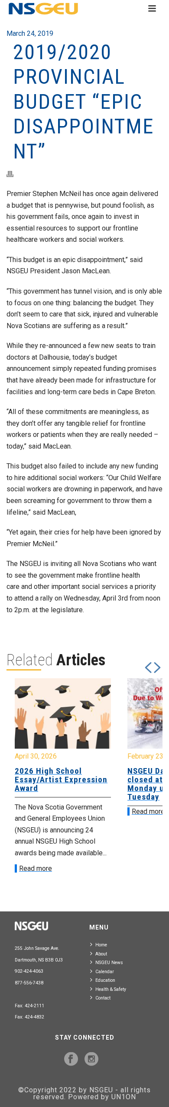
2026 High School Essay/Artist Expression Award (61, 779)
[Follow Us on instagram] (91, 1059)
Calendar (104, 971)
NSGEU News (109, 962)
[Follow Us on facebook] (71, 1059)
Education (105, 980)
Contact (102, 998)
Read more (35, 868)
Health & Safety (110, 989)
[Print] (14, 174)
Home (101, 945)
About (101, 954)
